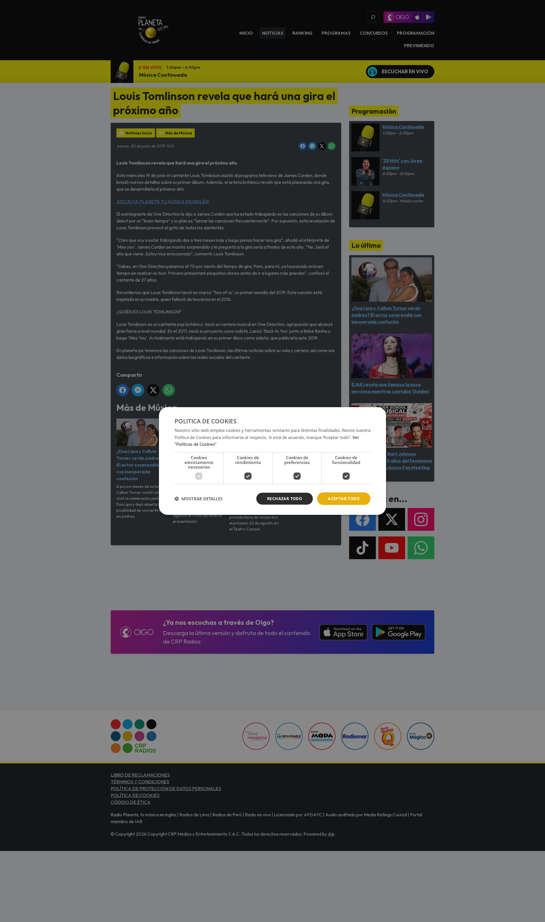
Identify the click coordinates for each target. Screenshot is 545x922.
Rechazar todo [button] (284, 498)
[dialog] (272, 461)
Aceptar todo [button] (344, 498)
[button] (199, 499)
